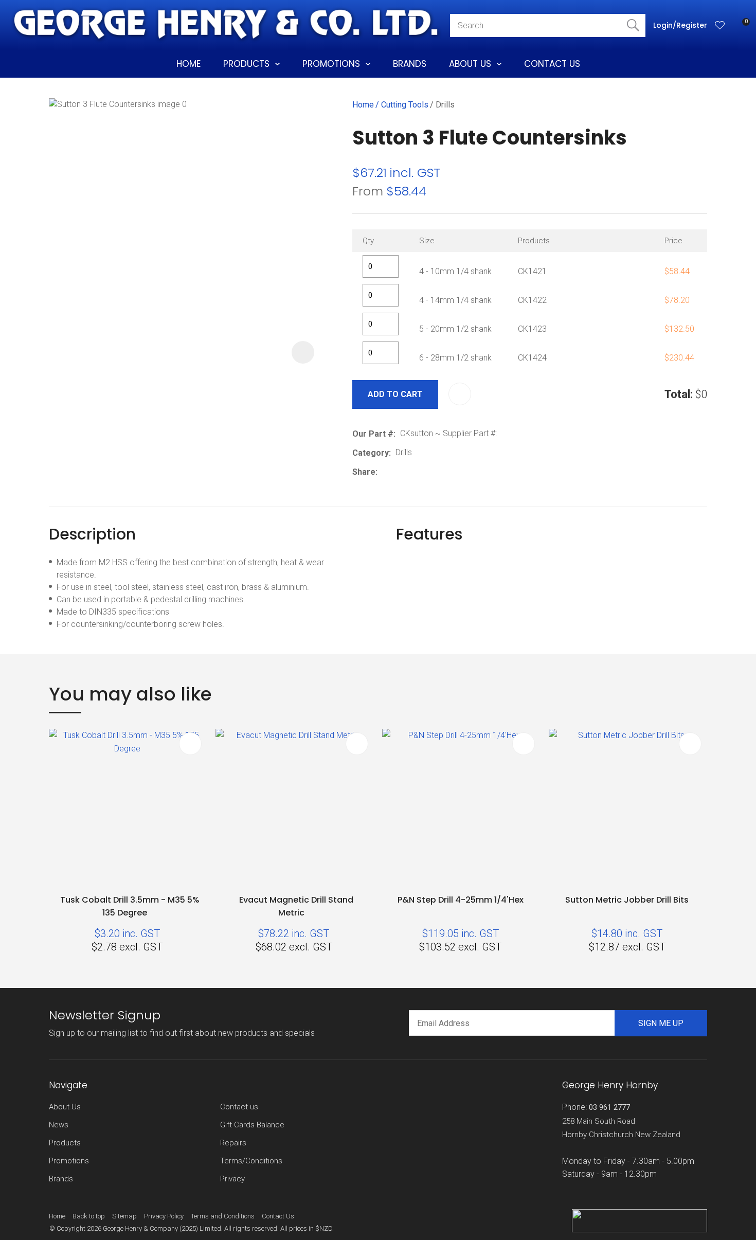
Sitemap (124, 1216)
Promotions (331, 64)
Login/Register (680, 25)
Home (188, 64)
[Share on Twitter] (397, 471)
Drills (445, 105)
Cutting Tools (404, 105)
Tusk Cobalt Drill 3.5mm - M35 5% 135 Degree (130, 906)
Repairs (233, 1142)
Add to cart (395, 394)
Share (363, 472)
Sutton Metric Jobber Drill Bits (627, 900)
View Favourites (720, 25)
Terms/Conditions (251, 1160)
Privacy (232, 1178)
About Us (470, 64)
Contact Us (552, 64)
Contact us (239, 1106)
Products (246, 64)
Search (633, 25)
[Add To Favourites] (459, 394)
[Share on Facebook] (384, 472)
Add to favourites (190, 743)
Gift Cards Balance (252, 1124)
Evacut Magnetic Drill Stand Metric (296, 906)
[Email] (414, 472)
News (58, 1124)
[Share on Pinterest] (429, 472)
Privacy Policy (164, 1216)
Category (370, 453)
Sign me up (660, 1023)
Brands (409, 64)
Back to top (89, 1216)
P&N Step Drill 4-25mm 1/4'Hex (461, 900)
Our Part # (372, 434)
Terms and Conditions (223, 1216)
